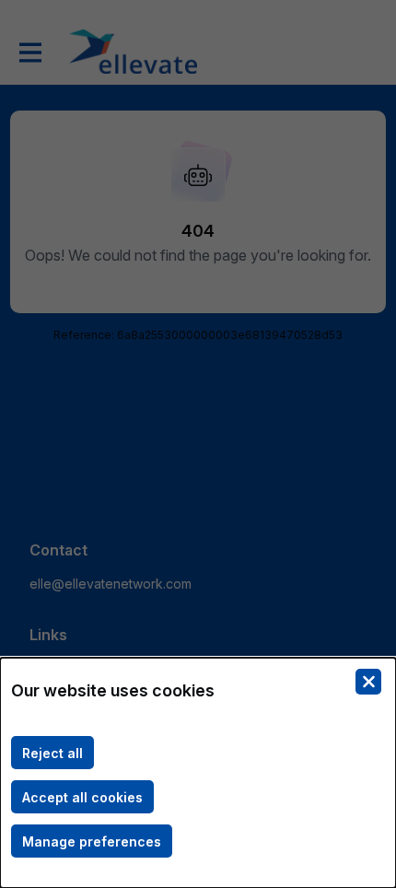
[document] (198, 773)
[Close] (368, 682)
